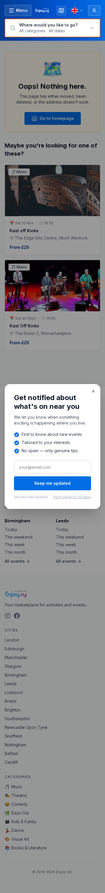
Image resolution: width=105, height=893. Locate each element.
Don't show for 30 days (72, 497)
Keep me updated (52, 483)
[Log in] (94, 10)
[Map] (61, 10)
